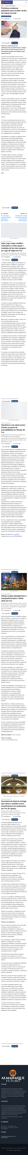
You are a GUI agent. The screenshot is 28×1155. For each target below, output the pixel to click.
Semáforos (16, 569)
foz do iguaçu (14, 773)
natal (18, 773)
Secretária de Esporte (18, 1043)
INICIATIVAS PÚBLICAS (6, 16)
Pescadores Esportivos (13, 398)
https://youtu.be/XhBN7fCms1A (9, 740)
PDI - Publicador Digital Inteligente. (14, 1150)
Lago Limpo (6, 398)
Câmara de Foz (11, 569)
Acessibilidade (4, 569)
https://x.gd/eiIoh (16, 734)
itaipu (2, 398)
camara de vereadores (6, 773)
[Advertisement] (14, 189)
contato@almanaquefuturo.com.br (8, 1136)
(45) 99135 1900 (4, 1137)
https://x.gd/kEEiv (15, 534)
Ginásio (12, 1043)
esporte (3, 1043)
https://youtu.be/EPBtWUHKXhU (14, 536)
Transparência (22, 773)
